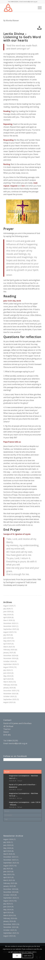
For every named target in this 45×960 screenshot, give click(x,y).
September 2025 (9, 629)
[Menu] (39, 7)
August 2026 (8, 606)
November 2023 (9, 693)
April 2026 (7, 617)
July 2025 (6, 635)
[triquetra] (18, 7)
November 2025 (9, 626)
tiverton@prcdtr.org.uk (18, 743)
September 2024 (9, 664)
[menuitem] (33, 7)
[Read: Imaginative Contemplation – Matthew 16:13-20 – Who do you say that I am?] (6, 794)
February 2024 (9, 685)
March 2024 (7, 682)
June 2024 (7, 673)
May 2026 (7, 614)
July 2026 (6, 608)
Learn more (27, 956)
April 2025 (7, 644)
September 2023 (9, 699)
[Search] (33, 7)
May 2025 (7, 641)
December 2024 (9, 655)
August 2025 (8, 632)
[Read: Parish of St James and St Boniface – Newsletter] (6, 785)
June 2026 (7, 611)
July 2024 (6, 670)
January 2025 (8, 652)
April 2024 (7, 679)
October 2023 (8, 696)
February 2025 (9, 649)
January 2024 (8, 688)
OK (17, 956)
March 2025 (7, 647)
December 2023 (9, 690)
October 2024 (8, 661)
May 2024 (7, 676)
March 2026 (7, 620)
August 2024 (8, 667)
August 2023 (8, 702)
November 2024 (9, 658)
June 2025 (7, 638)
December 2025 (9, 623)
